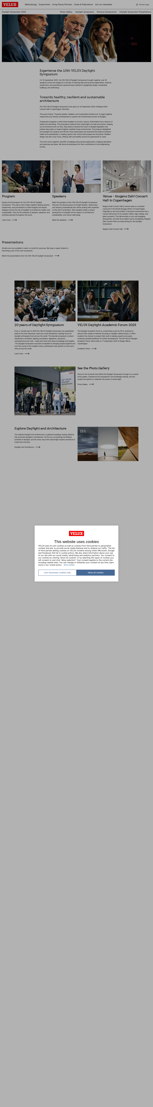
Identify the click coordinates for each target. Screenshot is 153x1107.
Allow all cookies (96, 572)
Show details (69, 565)
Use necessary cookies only (57, 572)
